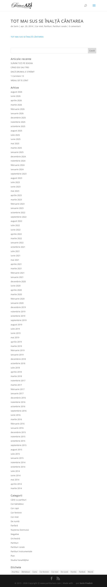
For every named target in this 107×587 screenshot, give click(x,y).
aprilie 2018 (16, 372)
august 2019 (16, 324)
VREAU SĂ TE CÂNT (19, 80)
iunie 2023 (15, 186)
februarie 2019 (18, 350)
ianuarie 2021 (17, 277)
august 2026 (16, 92)
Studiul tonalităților (20, 560)
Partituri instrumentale (21, 551)
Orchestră (15, 538)
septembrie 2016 (18, 410)
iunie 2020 (15, 285)
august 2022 (16, 221)
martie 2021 (16, 268)
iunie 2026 (15, 96)
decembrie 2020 (18, 281)
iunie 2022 (15, 229)
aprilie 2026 (16, 100)
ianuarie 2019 (17, 354)
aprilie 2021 (16, 264)
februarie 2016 (18, 423)
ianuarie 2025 (17, 152)
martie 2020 (16, 294)
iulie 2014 (15, 471)
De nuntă (15, 521)
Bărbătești (26, 572)
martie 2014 (16, 488)
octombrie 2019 (18, 316)
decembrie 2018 (18, 359)
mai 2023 (15, 191)
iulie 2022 (15, 225)
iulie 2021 (15, 251)
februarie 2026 (18, 109)
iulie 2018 (15, 367)
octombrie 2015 (18, 441)
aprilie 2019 (16, 341)
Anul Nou (15, 572)
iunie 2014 (15, 475)
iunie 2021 (15, 255)
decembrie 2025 (18, 117)
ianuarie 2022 (17, 242)
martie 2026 (16, 104)
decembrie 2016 (18, 397)
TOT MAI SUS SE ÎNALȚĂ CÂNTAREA (27, 36)
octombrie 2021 (18, 247)
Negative (15, 534)
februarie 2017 (18, 389)
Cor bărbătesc (17, 504)
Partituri (48, 26)
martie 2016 (16, 419)
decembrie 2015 (18, 432)
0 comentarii (75, 26)
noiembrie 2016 (18, 402)
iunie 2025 (15, 139)
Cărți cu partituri (18, 499)
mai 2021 (15, 260)
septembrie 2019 (18, 320)
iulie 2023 (15, 182)
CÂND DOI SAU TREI (20, 67)
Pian (13, 555)
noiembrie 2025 (18, 122)
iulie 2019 (15, 328)
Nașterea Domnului (20, 530)
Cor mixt (39, 26)
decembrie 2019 (18, 307)
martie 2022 (16, 238)
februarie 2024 (18, 165)
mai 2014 (15, 479)
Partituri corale (60, 26)
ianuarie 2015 (17, 458)
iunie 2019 (15, 333)
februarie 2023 (18, 203)
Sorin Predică (86, 583)
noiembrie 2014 (18, 462)
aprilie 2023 (16, 195)
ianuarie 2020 (17, 303)
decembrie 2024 (18, 156)
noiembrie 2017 (18, 380)
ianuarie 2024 (17, 169)
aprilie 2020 (16, 290)
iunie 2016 (15, 415)
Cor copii (15, 508)
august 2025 (16, 130)
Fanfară (14, 525)
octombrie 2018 (18, 363)
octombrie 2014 (18, 466)
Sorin (16, 26)
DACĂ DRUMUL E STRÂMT (23, 71)
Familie (73, 572)
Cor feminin (16, 512)
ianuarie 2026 (17, 113)
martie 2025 (16, 148)
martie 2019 (16, 346)
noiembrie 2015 (18, 436)
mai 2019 (15, 337)
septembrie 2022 (18, 216)
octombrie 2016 (18, 406)
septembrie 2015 (18, 445)
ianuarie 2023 (17, 208)
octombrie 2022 (18, 212)
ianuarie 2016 (17, 428)
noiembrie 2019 (18, 311)
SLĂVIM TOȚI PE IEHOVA (22, 63)
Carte (35, 572)
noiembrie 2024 (18, 160)
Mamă (90, 572)
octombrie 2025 (18, 126)
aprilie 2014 (16, 484)
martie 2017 (16, 385)
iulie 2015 (15, 454)
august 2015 (16, 449)
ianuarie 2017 (17, 393)
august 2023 (16, 178)
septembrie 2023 (18, 173)
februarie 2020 (18, 298)
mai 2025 (15, 143)
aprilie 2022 (16, 234)
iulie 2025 (15, 135)
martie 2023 (16, 199)
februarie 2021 (18, 272)
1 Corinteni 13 (17, 76)
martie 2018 (16, 376)
